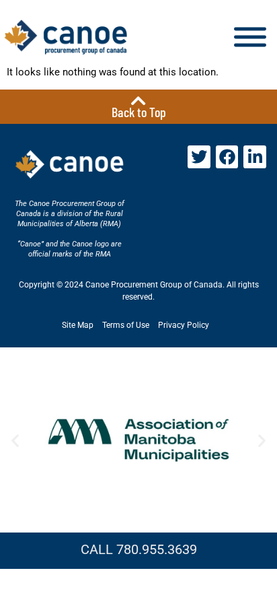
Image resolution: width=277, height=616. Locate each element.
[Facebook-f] (227, 156)
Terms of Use (125, 325)
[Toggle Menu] (250, 37)
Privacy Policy (183, 325)
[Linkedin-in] (254, 156)
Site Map (77, 325)
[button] (15, 440)
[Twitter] (199, 156)
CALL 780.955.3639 (139, 549)
